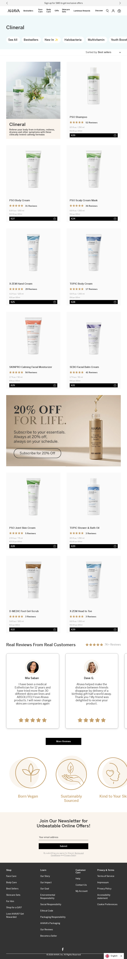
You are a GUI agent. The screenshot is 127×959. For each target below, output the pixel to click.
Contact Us (81, 885)
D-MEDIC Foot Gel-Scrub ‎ (24, 611)
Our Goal (44, 888)
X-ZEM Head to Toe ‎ (81, 611)
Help (78, 878)
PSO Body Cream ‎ (20, 200)
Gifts (57, 10)
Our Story (45, 876)
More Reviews (63, 741)
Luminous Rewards (82, 11)
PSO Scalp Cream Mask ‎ (84, 200)
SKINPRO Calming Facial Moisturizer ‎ (31, 367)
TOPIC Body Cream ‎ (81, 283)
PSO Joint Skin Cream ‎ (22, 528)
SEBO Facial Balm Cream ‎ (85, 367)
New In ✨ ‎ (52, 40)
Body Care (48, 10)
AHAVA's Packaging (50, 923)
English (114, 956)
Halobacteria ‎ (73, 40)
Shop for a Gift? (14, 907)
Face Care (40, 10)
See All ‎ (13, 40)
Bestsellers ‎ (31, 40)
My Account (82, 891)
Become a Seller (48, 935)
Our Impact (46, 882)
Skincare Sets (66, 10)
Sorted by (91, 52)
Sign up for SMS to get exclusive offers (63, 3)
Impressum (103, 882)
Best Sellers (12, 888)
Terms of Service (105, 876)
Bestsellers (28, 11)
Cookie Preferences (107, 904)
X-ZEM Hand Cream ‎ (21, 283)
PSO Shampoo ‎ (79, 117)
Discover (99, 10)
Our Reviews (46, 929)
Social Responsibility (50, 904)
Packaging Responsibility (53, 917)
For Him (10, 901)
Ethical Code (46, 910)
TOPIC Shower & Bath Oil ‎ (85, 528)
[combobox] (114, 956)
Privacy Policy (70, 855)
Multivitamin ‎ (96, 40)
